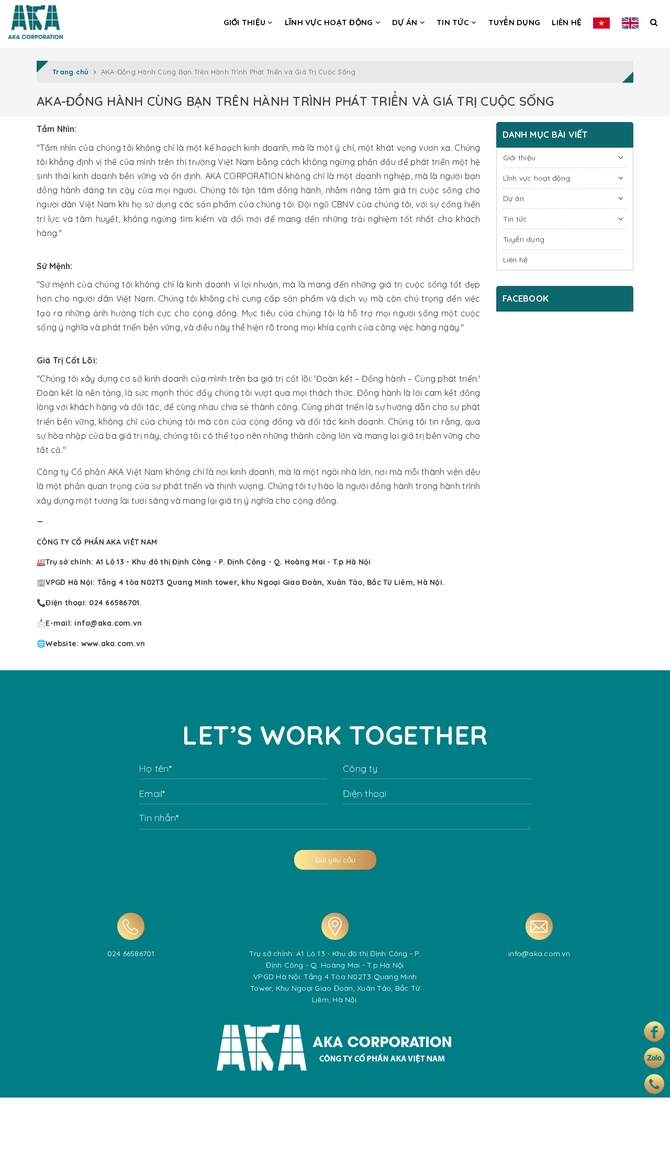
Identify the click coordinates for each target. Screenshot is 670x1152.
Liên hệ (567, 22)
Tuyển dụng (514, 22)
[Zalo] (654, 1057)
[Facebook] (654, 1031)
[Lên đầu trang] (650, 1135)
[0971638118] (654, 1083)
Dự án (406, 22)
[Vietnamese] (601, 22)
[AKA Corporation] (35, 19)
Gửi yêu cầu (335, 860)
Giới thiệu (246, 22)
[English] (630, 22)
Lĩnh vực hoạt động (330, 22)
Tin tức (454, 22)
